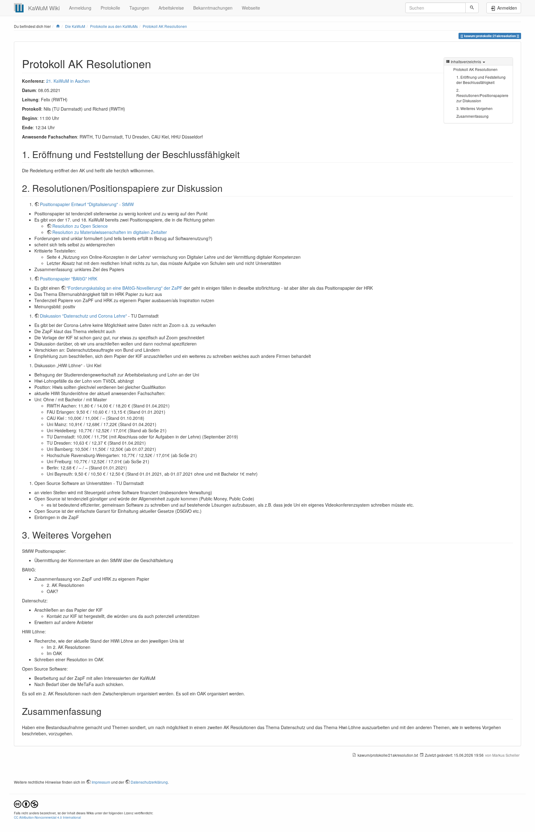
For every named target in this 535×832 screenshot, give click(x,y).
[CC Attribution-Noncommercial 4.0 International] (26, 803)
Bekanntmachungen (213, 8)
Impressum (101, 782)
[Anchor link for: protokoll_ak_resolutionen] (157, 63)
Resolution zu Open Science (80, 226)
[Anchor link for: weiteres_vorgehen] (116, 534)
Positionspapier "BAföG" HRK (68, 278)
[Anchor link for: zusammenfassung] (106, 710)
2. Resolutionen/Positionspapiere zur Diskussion (482, 95)
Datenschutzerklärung (149, 782)
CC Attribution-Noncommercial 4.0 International (47, 817)
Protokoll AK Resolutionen (165, 26)
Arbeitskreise (171, 8)
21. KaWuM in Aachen (68, 81)
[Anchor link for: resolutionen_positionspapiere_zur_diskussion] (227, 187)
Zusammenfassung (472, 116)
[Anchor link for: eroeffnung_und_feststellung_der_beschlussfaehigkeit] (244, 154)
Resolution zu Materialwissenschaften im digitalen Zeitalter (109, 232)
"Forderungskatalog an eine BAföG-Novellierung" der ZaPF (124, 288)
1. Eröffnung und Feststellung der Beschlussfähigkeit (481, 79)
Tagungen (139, 8)
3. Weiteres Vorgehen (474, 108)
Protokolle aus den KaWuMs (114, 26)
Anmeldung (80, 8)
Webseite (251, 8)
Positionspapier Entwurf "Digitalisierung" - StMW (87, 204)
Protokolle (110, 8)
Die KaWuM (75, 26)
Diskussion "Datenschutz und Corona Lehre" (83, 316)
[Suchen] (472, 7)
